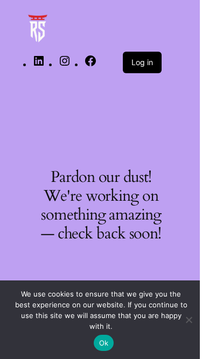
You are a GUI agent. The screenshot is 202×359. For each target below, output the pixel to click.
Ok (104, 343)
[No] (188, 319)
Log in (142, 62)
